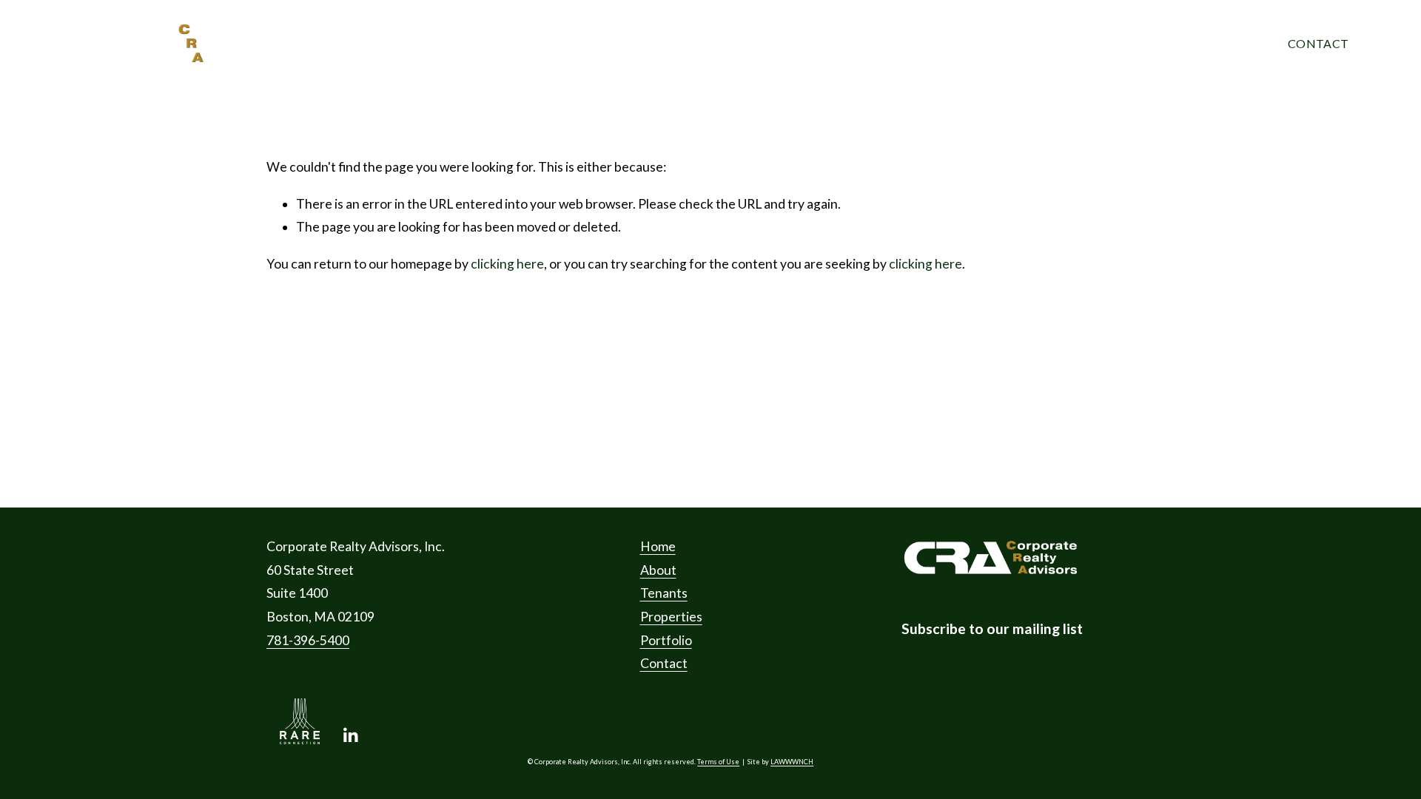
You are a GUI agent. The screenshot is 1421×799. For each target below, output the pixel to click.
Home (343, 43)
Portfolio (785, 43)
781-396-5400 (307, 640)
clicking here (507, 264)
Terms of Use (718, 762)
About (440, 43)
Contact (664, 663)
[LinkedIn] (350, 735)
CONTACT (1318, 43)
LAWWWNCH (791, 762)
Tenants (544, 43)
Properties (663, 43)
